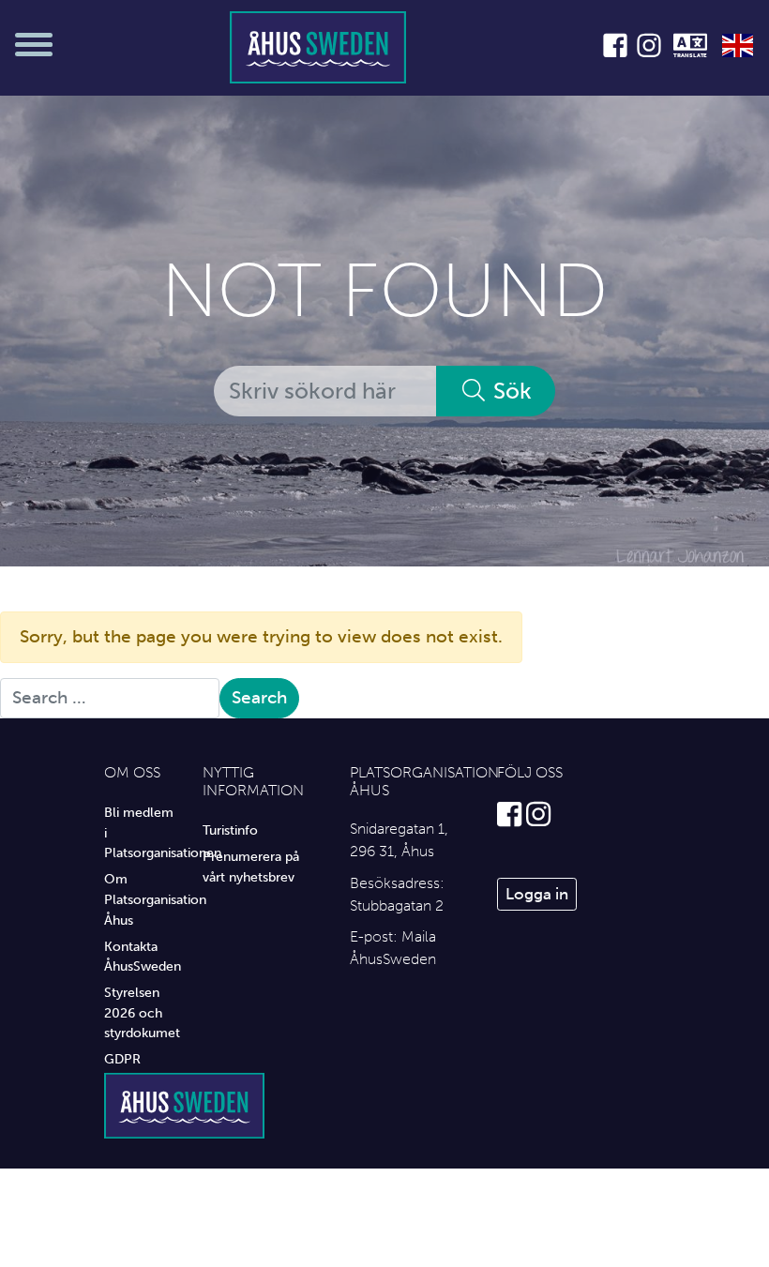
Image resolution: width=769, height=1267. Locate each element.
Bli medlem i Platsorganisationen (139, 832)
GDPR (122, 1058)
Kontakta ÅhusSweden (139, 956)
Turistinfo (230, 830)
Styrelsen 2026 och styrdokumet (139, 1012)
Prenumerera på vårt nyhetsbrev (251, 866)
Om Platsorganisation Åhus (139, 899)
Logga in (536, 893)
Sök (510, 390)
